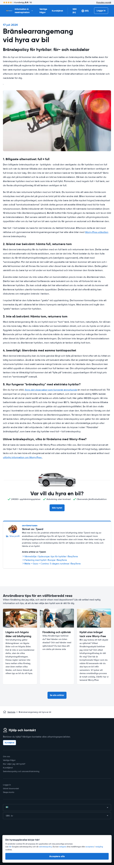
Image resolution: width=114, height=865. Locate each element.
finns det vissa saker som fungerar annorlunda (51, 389)
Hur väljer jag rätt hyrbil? (14, 764)
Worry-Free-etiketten (96, 232)
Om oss (6, 756)
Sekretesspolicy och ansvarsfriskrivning (21, 771)
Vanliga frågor (43, 10)
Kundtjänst (57, 10)
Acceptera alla (57, 856)
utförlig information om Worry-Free (22, 457)
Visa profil (15, 536)
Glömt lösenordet (11, 788)
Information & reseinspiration (22, 10)
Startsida (11, 712)
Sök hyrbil (57, 507)
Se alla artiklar (57, 695)
